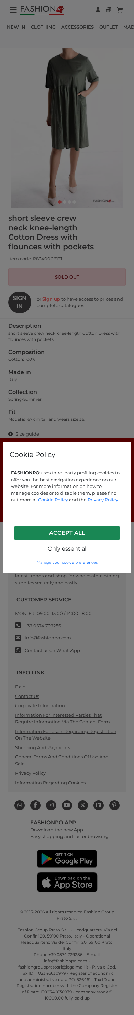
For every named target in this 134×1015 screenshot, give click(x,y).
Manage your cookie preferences (67, 562)
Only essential (67, 548)
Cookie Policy (53, 499)
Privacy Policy (103, 499)
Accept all (67, 533)
